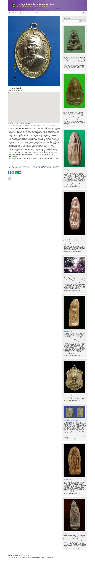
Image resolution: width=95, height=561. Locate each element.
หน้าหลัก (14, 12)
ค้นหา (84, 12)
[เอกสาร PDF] (9, 178)
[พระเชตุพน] (74, 40)
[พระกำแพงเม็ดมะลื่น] (74, 460)
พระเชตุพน (65, 55)
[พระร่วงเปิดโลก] (74, 148)
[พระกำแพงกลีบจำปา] (74, 312)
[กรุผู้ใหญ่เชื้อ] (74, 515)
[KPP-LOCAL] (9, 13)
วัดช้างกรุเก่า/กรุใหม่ (67, 275)
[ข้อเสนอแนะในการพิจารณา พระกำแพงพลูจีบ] (74, 214)
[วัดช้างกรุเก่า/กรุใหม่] (74, 265)
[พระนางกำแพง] (74, 91)
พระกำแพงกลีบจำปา (67, 331)
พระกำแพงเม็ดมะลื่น (67, 479)
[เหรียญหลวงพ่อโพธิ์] (74, 377)
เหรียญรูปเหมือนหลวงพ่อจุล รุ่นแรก (70, 420)
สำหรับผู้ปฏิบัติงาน (35, 12)
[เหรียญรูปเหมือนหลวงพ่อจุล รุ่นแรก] (74, 412)
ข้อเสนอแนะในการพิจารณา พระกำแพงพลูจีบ (73, 238)
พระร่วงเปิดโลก (66, 169)
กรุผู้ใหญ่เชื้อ (66, 533)
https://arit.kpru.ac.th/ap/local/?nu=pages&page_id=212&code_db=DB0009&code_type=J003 (36, 167)
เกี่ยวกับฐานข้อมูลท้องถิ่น (23, 12)
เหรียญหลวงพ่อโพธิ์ (67, 396)
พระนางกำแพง (66, 110)
